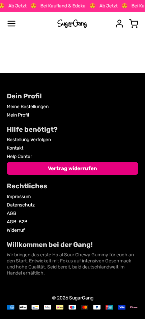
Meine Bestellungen (28, 106)
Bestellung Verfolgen (29, 139)
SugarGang (81, 298)
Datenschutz (21, 205)
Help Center (19, 156)
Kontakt (15, 148)
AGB (11, 213)
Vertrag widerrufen (72, 168)
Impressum (19, 196)
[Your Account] (119, 23)
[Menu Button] (11, 23)
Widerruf (16, 230)
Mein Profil (18, 115)
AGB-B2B (17, 222)
